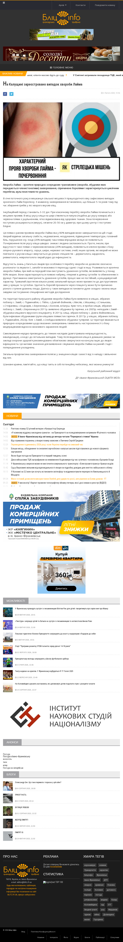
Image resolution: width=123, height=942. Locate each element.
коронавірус (89, 865)
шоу (102, 909)
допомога (111, 890)
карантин (104, 870)
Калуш (114, 900)
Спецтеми (114, 937)
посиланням (56, 866)
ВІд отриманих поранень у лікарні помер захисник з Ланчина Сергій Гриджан (47, 440)
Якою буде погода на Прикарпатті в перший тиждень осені (39, 455)
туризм (87, 914)
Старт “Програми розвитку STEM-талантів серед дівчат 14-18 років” (42, 646)
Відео (76, 937)
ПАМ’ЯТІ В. (19, 832)
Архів (62, 5)
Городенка (98, 919)
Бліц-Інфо (88, 875)
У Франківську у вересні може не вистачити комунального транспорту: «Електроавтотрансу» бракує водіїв (62, 463)
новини (102, 865)
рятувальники (90, 900)
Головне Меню (62, 67)
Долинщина (108, 914)
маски (87, 919)
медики (104, 900)
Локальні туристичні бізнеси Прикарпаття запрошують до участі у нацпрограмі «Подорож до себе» (55, 634)
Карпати (88, 895)
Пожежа (111, 885)
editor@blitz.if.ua (24, 882)
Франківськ (102, 875)
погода (99, 895)
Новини (40, 937)
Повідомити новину (105, 5)
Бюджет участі (90, 909)
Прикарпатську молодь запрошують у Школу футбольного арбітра (42, 659)
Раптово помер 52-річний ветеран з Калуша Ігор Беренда (38, 428)
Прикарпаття (90, 870)
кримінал (99, 885)
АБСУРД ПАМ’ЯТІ (21, 820)
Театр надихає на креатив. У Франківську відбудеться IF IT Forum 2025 (44, 671)
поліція (87, 890)
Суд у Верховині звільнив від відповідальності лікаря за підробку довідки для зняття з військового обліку (61, 467)
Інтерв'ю (54, 937)
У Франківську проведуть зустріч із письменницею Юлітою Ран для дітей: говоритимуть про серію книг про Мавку (61, 609)
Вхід (23, 932)
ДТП (106, 880)
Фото (66, 937)
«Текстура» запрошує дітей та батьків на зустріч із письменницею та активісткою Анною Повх (53, 621)
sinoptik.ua (18, 768)
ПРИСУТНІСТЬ (20, 795)
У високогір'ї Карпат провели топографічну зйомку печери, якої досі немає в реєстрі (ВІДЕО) (59, 483)
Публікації (100, 937)
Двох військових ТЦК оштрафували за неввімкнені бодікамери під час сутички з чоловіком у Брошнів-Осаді (62, 459)
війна (96, 914)
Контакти (81, 5)
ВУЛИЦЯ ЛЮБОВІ (22, 807)
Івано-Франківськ (92, 880)
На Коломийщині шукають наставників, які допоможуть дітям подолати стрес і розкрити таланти (55, 684)
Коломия (99, 890)
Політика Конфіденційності (43, 932)
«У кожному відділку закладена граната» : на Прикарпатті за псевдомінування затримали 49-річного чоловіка (63, 432)
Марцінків (112, 909)
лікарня (87, 885)
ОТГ (109, 904)
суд (102, 904)
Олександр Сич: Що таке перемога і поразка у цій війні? (38, 782)
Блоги (87, 937)
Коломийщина (90, 904)
